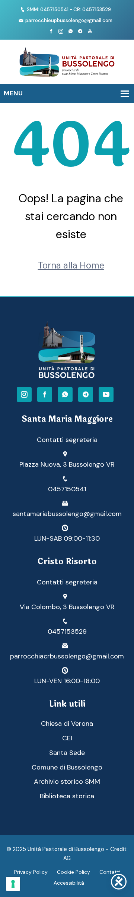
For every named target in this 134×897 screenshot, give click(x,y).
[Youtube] (89, 32)
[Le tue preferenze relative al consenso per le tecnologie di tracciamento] (13, 884)
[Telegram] (80, 32)
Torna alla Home (71, 265)
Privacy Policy (31, 872)
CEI (67, 738)
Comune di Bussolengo (67, 767)
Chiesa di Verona (67, 723)
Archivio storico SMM (67, 781)
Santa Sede (67, 752)
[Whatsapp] (70, 32)
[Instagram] (60, 32)
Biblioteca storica (67, 796)
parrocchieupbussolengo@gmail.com (68, 20)
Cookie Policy (73, 872)
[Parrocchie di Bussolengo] (67, 61)
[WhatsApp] (65, 394)
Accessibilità (69, 882)
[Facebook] (51, 32)
